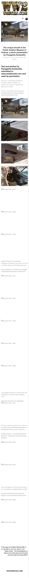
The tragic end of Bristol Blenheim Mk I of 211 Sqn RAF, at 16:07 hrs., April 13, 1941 (13, 548)
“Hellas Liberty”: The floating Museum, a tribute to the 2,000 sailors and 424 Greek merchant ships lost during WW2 (16, 553)
